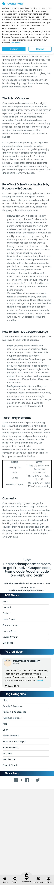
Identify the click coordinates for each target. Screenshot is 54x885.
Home (5, 882)
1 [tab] (27, 689)
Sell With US (38, 882)
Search (15, 882)
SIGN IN (48, 882)
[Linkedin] (16, 780)
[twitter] (37, 780)
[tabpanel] (26, 675)
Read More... (16, 42)
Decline (40, 48)
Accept (14, 48)
